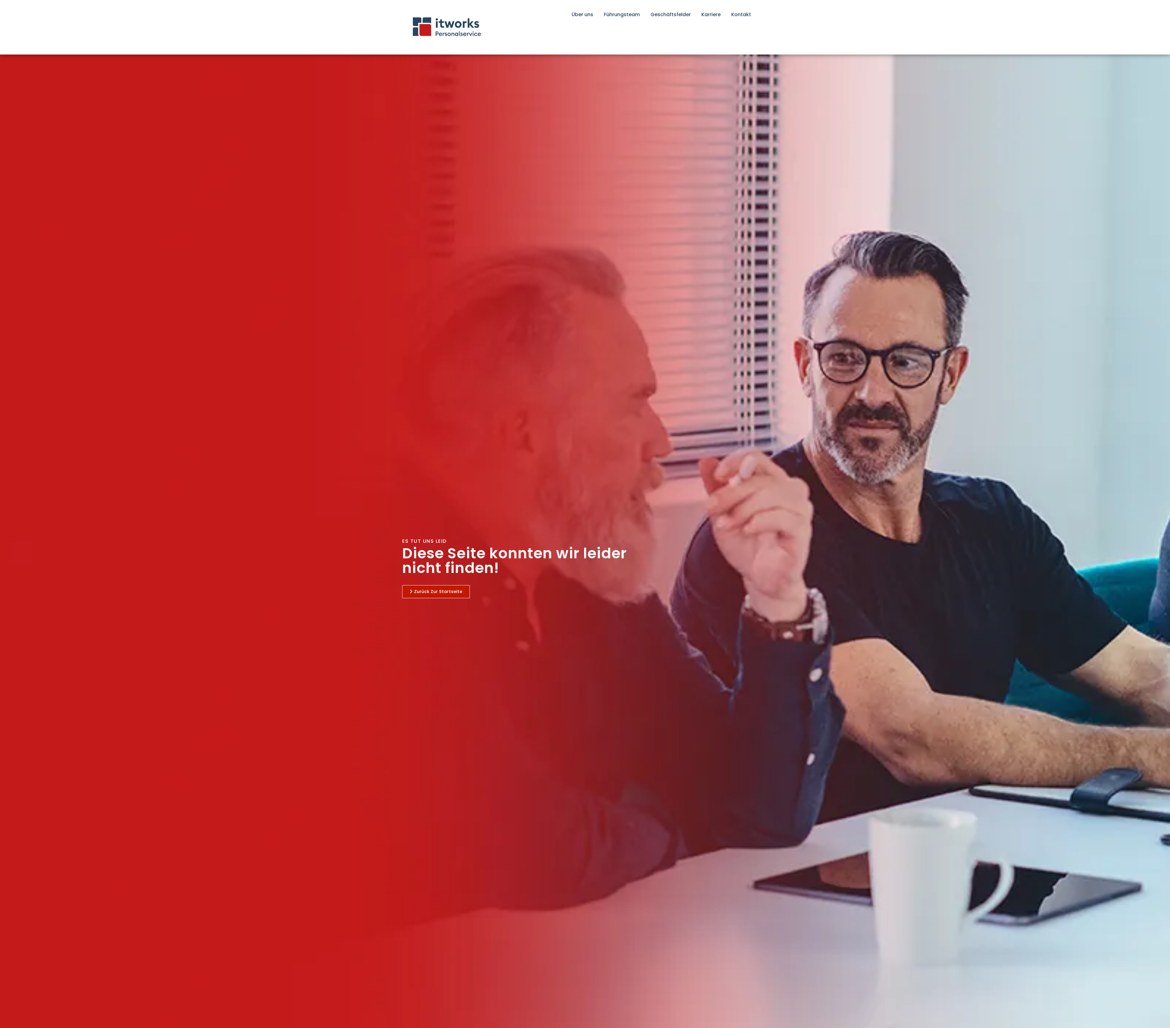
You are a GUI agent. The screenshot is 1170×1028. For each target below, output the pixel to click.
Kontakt (741, 14)
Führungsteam (622, 14)
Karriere (711, 14)
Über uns (582, 14)
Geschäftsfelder (671, 14)
